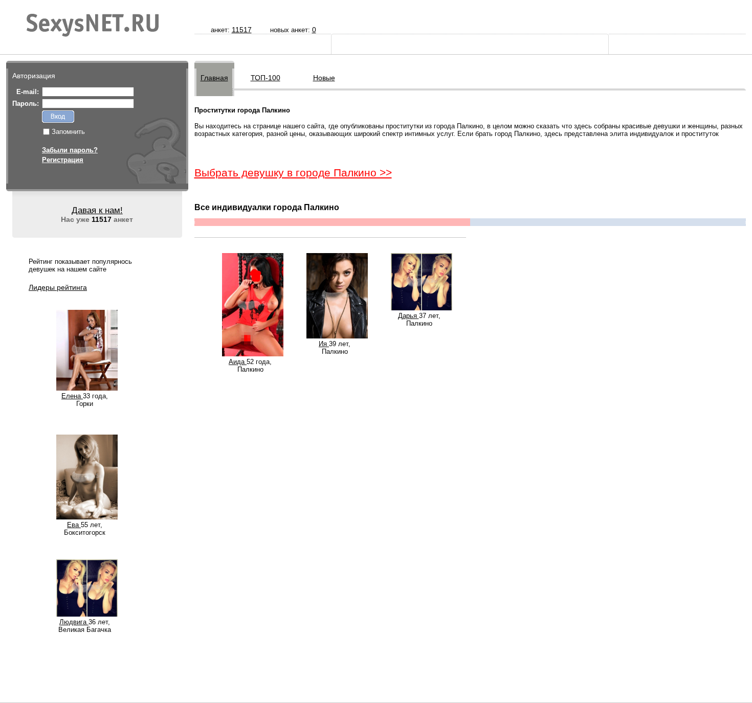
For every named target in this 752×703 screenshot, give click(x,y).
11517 (242, 30)
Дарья (408, 316)
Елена (72, 396)
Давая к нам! (97, 210)
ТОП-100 (265, 78)
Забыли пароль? (70, 150)
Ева (74, 525)
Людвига (74, 622)
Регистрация (62, 160)
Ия (324, 344)
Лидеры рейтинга (58, 287)
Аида (238, 362)
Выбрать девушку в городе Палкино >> (293, 172)
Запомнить (68, 131)
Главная (214, 78)
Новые (324, 78)
